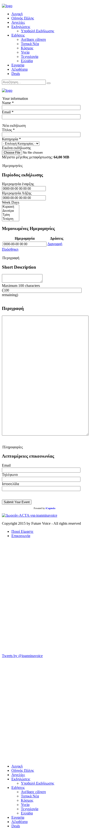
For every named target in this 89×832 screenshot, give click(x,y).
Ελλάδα (27, 61)
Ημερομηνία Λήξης (16, 193)
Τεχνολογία (29, 57)
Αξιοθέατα (19, 69)
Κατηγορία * (11, 139)
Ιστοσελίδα (10, 484)
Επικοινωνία (20, 536)
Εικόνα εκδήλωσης (16, 148)
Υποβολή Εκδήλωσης (37, 31)
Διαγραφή (54, 244)
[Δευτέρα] (10, 211)
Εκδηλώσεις (20, 27)
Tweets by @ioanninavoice (22, 656)
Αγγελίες (18, 22)
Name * (8, 103)
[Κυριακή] (10, 207)
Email (6, 465)
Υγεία (25, 52)
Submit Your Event (17, 502)
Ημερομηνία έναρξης (18, 184)
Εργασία (17, 65)
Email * (8, 112)
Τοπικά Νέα (30, 44)
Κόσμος (27, 48)
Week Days (10, 202)
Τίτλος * (8, 130)
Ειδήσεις (18, 35)
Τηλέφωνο (10, 475)
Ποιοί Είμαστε (22, 531)
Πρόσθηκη (10, 249)
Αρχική (17, 14)
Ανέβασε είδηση (33, 39)
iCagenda (50, 508)
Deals (15, 74)
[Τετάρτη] (10, 219)
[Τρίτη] (10, 215)
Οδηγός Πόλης (22, 18)
